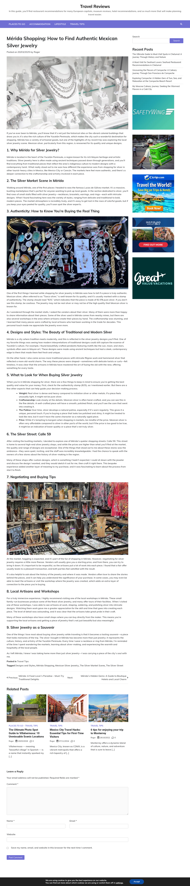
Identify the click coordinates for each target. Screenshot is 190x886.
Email (73, 820)
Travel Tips (77, 24)
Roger (37, 52)
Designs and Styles (25, 665)
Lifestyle (60, 24)
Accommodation (39, 24)
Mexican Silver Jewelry (67, 665)
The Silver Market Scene (92, 665)
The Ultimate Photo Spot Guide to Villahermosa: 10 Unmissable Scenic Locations (26, 733)
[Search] (181, 24)
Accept (137, 881)
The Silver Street (114, 665)
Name (10, 820)
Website (11, 834)
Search (136, 36)
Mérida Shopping (45, 665)
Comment (12, 784)
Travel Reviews (95, 6)
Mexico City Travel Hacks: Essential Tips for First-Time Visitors (67, 733)
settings (119, 883)
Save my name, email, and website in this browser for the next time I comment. (51, 847)
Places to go (17, 24)
